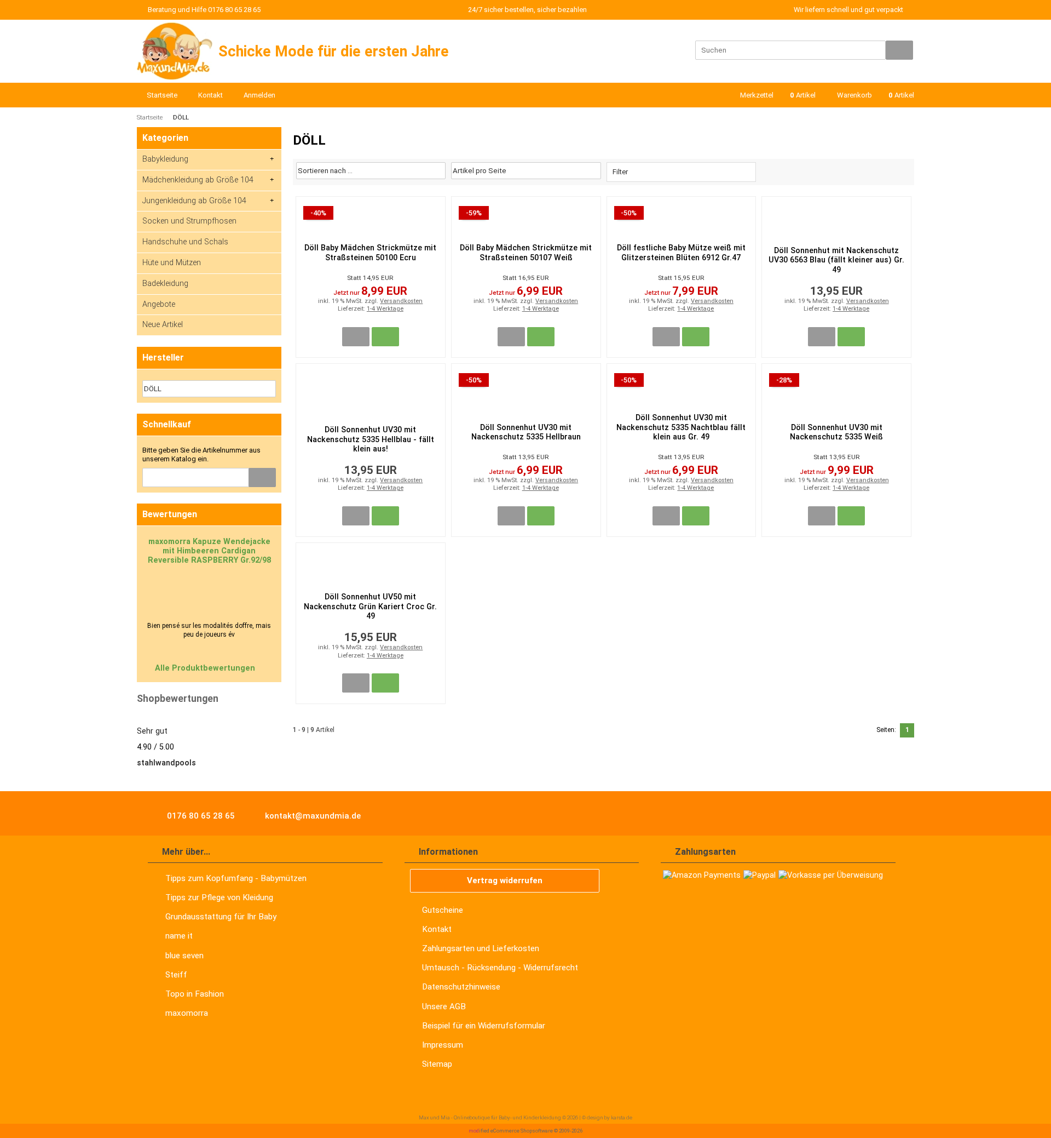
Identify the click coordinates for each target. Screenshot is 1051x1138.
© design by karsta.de (607, 1117)
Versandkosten (401, 301)
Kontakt (437, 929)
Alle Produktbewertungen (206, 668)
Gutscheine (442, 910)
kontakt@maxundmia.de (312, 816)
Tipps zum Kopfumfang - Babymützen (236, 878)
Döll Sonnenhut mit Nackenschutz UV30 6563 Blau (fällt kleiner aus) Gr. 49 (836, 260)
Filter (620, 172)
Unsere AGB (444, 1006)
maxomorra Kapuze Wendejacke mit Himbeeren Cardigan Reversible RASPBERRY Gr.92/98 (209, 551)
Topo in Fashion (194, 994)
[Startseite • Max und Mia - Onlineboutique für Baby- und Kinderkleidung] (175, 51)
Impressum (442, 1045)
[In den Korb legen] (262, 477)
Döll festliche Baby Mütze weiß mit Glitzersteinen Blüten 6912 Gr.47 (681, 252)
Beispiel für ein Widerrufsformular (483, 1026)
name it (179, 936)
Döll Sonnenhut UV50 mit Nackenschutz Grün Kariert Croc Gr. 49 (370, 606)
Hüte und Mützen (171, 262)
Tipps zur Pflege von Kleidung (219, 897)
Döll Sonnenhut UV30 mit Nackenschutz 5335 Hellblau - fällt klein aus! (370, 439)
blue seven (184, 955)
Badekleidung (165, 283)
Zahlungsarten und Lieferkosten (480, 948)
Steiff (176, 975)
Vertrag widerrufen (504, 880)
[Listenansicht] (904, 171)
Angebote (158, 304)
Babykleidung (165, 159)
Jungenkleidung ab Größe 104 (194, 200)
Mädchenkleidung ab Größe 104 (197, 180)
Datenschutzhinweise (461, 987)
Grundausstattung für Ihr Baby (220, 917)
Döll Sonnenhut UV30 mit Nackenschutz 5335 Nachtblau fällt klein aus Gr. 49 (681, 427)
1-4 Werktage (385, 308)
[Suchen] (899, 50)
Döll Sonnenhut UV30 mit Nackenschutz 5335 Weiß (836, 432)
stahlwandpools (166, 763)
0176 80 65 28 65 (200, 816)
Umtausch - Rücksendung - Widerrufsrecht (500, 968)
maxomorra (186, 1013)
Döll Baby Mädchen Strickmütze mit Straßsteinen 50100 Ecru (370, 252)
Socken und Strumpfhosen (189, 221)
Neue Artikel (162, 324)
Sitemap (437, 1064)
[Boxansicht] (891, 171)
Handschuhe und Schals (185, 242)
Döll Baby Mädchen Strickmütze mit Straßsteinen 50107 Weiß (526, 252)
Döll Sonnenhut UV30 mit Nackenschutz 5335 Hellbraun (526, 432)
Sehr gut (152, 731)
